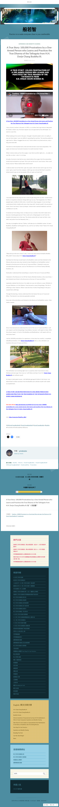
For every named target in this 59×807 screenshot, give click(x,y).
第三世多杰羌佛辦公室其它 (19, 608)
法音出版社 (16, 648)
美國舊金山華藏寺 (17, 759)
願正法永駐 (16, 688)
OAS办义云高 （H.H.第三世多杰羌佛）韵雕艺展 (29, 477)
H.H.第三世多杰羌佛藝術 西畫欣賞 (21, 625)
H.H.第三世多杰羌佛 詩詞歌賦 (20, 614)
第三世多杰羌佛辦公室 (18, 754)
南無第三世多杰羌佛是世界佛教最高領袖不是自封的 (25, 594)
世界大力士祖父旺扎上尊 (19, 631)
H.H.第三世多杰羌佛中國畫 (19, 623)
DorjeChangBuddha (39, 425)
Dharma (20, 462)
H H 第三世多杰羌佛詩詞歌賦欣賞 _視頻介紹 (24, 617)
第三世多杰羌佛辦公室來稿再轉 (20, 603)
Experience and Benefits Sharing (29, 44)
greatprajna (23, 451)
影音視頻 (15, 691)
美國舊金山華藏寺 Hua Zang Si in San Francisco (24, 651)
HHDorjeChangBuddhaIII (13, 425)
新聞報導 (15, 662)
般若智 (29, 29)
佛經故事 (15, 668)
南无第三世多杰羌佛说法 (19, 580)
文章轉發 (15, 679)
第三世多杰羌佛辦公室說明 (19, 600)
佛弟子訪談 (16, 694)
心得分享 (15, 682)
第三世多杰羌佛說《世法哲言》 (20, 611)
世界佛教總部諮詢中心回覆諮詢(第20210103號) (24, 554)
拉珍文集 (15, 665)
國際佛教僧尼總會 (17, 640)
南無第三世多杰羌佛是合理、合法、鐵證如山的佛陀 (25, 591)
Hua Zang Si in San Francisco (20, 727)
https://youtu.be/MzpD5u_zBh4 (17, 417)
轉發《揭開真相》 (17, 659)
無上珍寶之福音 (17, 657)
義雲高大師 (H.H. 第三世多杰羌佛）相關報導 (24, 586)
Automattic (43, 800)
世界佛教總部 (16, 634)
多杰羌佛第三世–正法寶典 (19, 588)
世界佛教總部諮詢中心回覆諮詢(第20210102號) (24, 561)
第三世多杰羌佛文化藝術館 (19, 645)
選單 (30, 2)
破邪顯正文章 (16, 677)
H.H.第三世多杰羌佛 (18, 577)
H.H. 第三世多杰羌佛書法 (19, 620)
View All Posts (18, 453)
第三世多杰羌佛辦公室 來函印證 (21, 605)
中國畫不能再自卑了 (29, 486)
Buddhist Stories (17, 715)
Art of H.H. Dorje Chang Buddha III (21, 712)
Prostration (33, 465)
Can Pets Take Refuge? (18, 735)
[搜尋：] (29, 773)
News (14, 738)
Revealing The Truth (18, 733)
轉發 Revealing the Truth (19, 685)
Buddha (47, 425)
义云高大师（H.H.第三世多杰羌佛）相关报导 (24, 583)
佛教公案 (15, 671)
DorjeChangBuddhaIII (27, 425)
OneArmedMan (25, 465)
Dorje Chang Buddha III (29, 255)
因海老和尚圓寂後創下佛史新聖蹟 (21, 628)
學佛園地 (15, 674)
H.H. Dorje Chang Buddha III (20, 709)
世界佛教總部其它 (17, 637)
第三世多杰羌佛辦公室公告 (19, 597)
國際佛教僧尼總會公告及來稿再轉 (21, 642)
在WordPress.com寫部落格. (18, 800)
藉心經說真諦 (16, 654)
